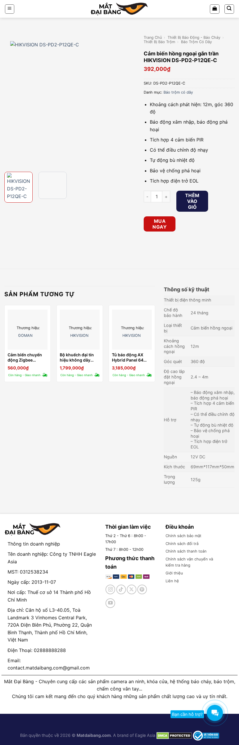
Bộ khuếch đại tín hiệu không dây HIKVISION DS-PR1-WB (79, 357)
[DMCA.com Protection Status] (173, 735)
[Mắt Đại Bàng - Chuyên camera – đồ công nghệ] (119, 8)
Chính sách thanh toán (186, 551)
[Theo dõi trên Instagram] (110, 589)
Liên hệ (172, 581)
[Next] (129, 101)
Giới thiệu (174, 573)
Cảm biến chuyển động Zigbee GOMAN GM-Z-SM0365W (25, 357)
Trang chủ (153, 37)
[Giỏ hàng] (214, 9)
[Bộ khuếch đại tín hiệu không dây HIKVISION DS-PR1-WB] (80, 330)
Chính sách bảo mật (183, 535)
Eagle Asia (145, 735)
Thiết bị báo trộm (159, 42)
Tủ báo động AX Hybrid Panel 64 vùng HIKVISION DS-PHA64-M (128, 357)
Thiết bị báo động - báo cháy (194, 37)
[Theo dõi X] (131, 589)
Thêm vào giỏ (192, 201)
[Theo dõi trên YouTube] (110, 603)
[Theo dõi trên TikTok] (121, 589)
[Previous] (9, 101)
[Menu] (10, 9)
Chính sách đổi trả (182, 543)
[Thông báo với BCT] (206, 735)
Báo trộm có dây (196, 42)
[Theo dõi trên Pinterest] (142, 589)
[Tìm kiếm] (229, 9)
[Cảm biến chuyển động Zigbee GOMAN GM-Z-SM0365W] (28, 330)
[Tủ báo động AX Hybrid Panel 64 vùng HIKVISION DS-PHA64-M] (132, 330)
